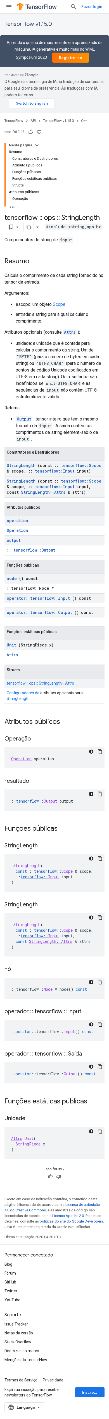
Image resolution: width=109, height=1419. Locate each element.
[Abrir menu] (9, 6)
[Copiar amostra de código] (100, 751)
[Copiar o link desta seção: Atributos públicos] (67, 722)
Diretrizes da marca (21, 1351)
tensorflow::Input (55, 471)
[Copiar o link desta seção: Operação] (36, 739)
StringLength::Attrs (43, 492)
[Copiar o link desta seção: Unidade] (31, 1118)
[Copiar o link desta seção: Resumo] (35, 261)
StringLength (21, 465)
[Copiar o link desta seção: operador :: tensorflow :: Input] (87, 1012)
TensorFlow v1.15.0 (28, 24)
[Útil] (31, 132)
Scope (59, 304)
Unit (11, 645)
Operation (17, 530)
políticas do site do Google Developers (71, 1221)
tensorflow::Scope (81, 465)
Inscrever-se (93, 1392)
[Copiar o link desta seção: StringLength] (43, 846)
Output (24, 419)
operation (17, 520)
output (14, 540)
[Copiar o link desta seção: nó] (16, 969)
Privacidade (53, 1380)
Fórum (10, 1273)
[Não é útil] (39, 132)
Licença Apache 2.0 (68, 1216)
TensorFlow (13, 121)
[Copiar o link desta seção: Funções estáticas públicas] (94, 1101)
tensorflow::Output (34, 550)
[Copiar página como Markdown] (29, 227)
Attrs (69, 332)
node (12, 578)
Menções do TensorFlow (25, 1359)
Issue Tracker (16, 1324)
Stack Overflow (17, 1342)
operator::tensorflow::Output (39, 612)
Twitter (10, 1291)
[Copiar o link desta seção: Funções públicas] (64, 829)
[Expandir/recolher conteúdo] (37, 145)
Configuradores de (23, 693)
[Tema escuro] (91, 751)
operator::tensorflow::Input (38, 598)
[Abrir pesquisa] (73, 6)
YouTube (12, 1300)
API (33, 121)
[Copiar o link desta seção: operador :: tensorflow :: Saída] (87, 1054)
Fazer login (91, 6)
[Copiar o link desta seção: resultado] (34, 781)
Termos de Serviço (20, 1380)
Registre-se (70, 57)
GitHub (10, 1282)
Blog (8, 1264)
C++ (84, 121)
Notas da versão (18, 1333)
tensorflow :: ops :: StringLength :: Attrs (40, 683)
